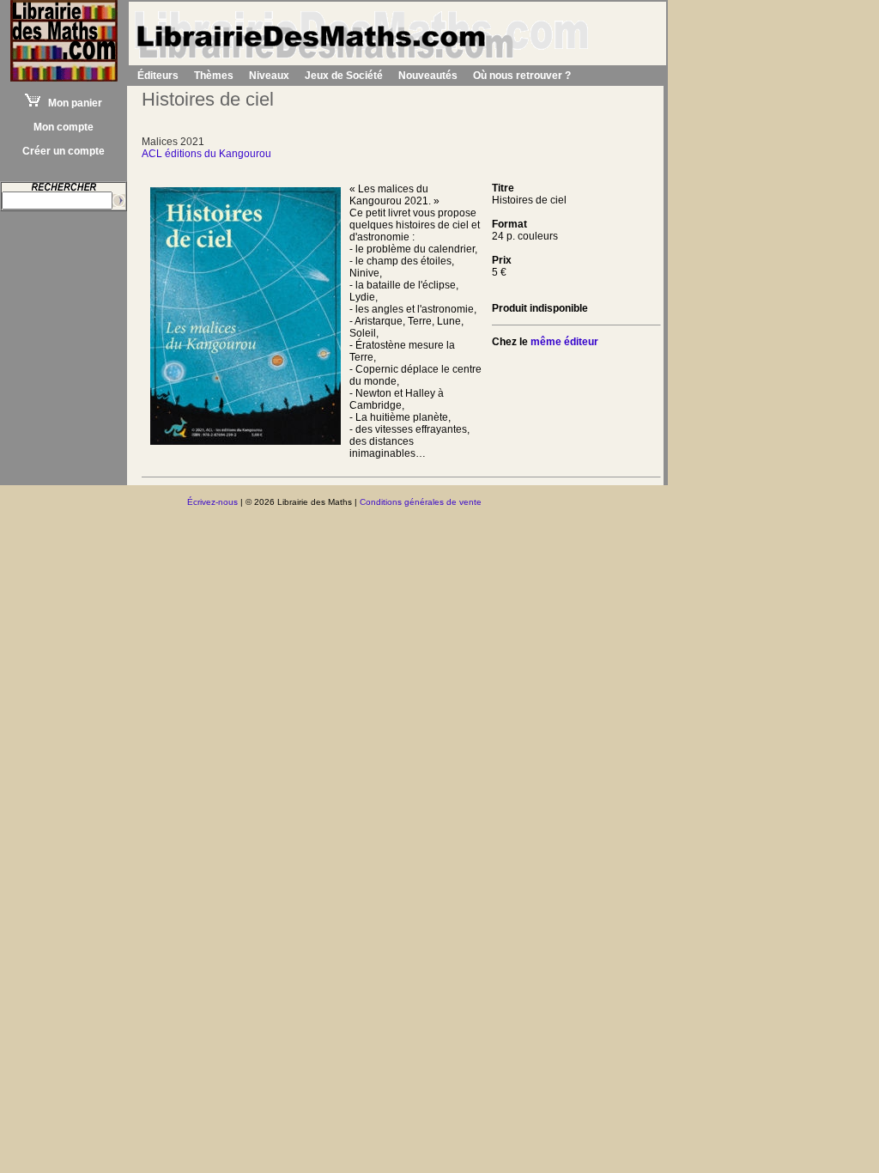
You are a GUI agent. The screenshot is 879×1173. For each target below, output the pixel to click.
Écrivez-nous (212, 502)
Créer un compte (63, 151)
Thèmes (213, 76)
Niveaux (269, 76)
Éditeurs (158, 76)
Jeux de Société (344, 76)
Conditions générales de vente (421, 502)
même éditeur (564, 342)
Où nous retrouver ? (522, 76)
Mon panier (71, 103)
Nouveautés (428, 76)
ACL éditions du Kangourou (206, 154)
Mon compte (63, 127)
